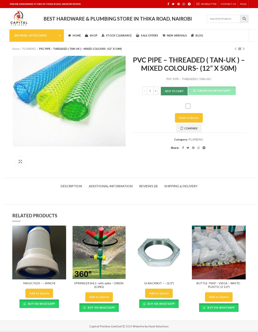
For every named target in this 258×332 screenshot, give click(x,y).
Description (71, 186)
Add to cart (174, 91)
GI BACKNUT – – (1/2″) (159, 283)
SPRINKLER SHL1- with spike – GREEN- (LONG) (99, 284)
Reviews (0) (148, 186)
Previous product (236, 49)
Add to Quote (189, 117)
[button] (211, 91)
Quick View (63, 232)
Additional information (111, 186)
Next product (244, 49)
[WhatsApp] (183, 4)
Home (15, 48)
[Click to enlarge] (20, 161)
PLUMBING (29, 48)
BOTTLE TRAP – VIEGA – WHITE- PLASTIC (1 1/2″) (219, 284)
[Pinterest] (178, 4)
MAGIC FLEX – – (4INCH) (39, 283)
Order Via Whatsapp (214, 90)
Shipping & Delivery (181, 186)
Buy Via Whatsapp (41, 303)
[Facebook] (168, 4)
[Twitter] (173, 4)
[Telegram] (189, 4)
